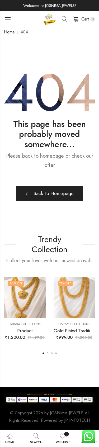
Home (9, 32)
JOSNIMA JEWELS (66, 413)
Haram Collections (25, 324)
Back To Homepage (54, 193)
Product (24, 330)
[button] (43, 353)
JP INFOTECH (77, 420)
